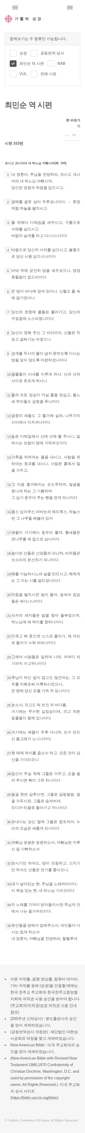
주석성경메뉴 (15, 7)
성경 (23, 53)
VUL (23, 74)
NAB (61, 63)
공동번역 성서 (52, 53)
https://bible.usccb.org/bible (34, 1098)
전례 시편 (48, 74)
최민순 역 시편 (31, 63)
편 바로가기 (73, 123)
